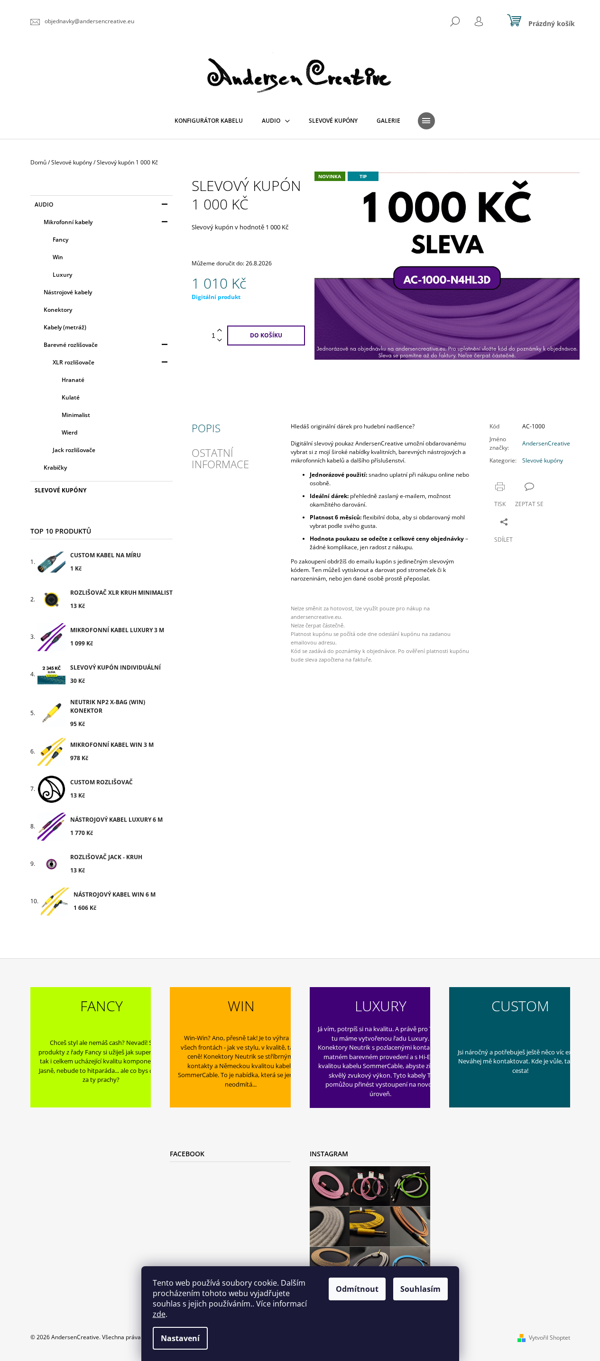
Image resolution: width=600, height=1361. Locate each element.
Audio (44, 204)
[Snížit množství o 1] (219, 340)
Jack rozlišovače (74, 450)
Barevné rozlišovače (71, 345)
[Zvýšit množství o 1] (219, 331)
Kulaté (71, 397)
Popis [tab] (206, 428)
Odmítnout (357, 1289)
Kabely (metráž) (65, 327)
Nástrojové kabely (68, 292)
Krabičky (55, 467)
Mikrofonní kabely (68, 222)
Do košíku (266, 335)
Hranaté (73, 380)
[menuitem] (208, 120)
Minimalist (76, 415)
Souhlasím (420, 1289)
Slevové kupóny (60, 490)
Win (58, 257)
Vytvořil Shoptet (549, 1338)
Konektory (58, 310)
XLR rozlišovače (73, 362)
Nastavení (180, 1338)
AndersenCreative (546, 443)
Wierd (69, 432)
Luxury (62, 275)
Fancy (60, 240)
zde (159, 1314)
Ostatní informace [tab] (220, 458)
